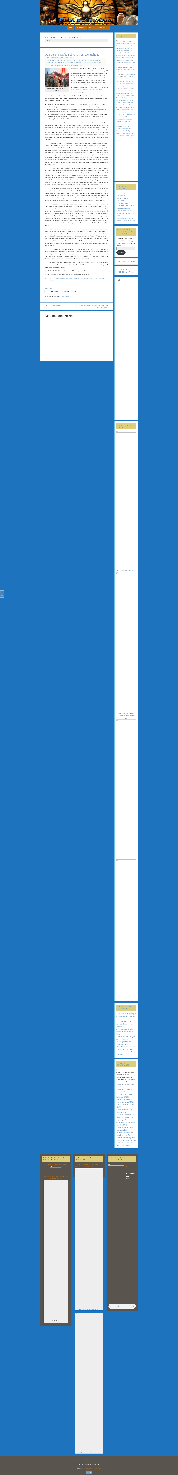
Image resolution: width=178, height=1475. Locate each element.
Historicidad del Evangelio (55, 63)
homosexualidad (71, 63)
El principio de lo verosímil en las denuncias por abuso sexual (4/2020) (125, 1122)
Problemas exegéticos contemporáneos (68, 65)
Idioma (91, 1460)
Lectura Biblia (82, 63)
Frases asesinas (131, 1167)
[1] (52, 152)
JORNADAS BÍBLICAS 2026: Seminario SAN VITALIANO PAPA (125, 213)
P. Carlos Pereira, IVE (55, 58)
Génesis (97, 60)
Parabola (89, 1468)
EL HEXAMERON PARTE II (124, 571)
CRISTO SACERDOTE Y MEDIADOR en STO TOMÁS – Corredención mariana (126, 205)
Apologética (64, 60)
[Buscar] (106, 41)
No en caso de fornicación (53, 305)
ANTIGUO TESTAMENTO (126, 270)
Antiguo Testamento (53, 60)
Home (75, 1460)
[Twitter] (2, 595)
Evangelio (73, 60)
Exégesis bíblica (83, 60)
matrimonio (92, 63)
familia (92, 60)
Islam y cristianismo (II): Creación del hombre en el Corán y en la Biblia (93, 306)
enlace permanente (67, 296)
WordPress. (97, 1468)
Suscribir (120, 252)
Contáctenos (100, 1460)
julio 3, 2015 (68, 58)
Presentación (83, 1460)
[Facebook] (2, 592)
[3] (88, 259)
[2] (57, 251)
